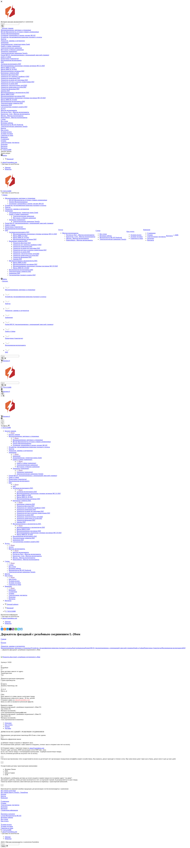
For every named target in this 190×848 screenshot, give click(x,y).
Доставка (8, 728)
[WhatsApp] (16, 629)
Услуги (11, 547)
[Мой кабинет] (2, 389)
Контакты (4, 808)
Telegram (8, 167)
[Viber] (13, 629)
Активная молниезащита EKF (27, 491)
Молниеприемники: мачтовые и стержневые (28, 440)
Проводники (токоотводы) (153, 648)
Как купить (12, 579)
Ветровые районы (7, 817)
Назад (13, 433)
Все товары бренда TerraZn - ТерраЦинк (14, 792)
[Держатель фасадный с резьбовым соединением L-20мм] (20, 657)
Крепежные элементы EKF (26, 504)
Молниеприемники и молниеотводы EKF (31, 527)
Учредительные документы (10, 805)
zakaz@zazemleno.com (9, 162)
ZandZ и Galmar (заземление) (26, 463)
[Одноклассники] (5, 629)
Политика (4, 807)
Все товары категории (8, 790)
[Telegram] (21, 629)
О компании (5, 801)
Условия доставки (7, 826)
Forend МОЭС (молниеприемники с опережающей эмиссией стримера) (109, 648)
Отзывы (3, 803)
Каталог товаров (14, 434)
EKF (14, 486)
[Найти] (2, 26)
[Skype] (18, 629)
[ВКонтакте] (2, 629)
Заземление (16, 456)
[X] (10, 629)
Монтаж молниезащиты (21, 552)
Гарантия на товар (7, 828)
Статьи (11, 565)
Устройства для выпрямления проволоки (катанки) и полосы (51, 648)
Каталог (3, 794)
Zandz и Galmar (139, 648)
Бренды (3, 796)
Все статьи (4, 819)
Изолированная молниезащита (172, 648)
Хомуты (75, 648)
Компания (12, 590)
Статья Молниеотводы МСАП (11, 815)
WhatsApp (8, 169)
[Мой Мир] (7, 629)
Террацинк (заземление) (25, 472)
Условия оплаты (6, 824)
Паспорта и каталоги (8, 814)
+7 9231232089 (6, 149)
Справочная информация (9, 810)
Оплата (7, 726)
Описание (8, 723)
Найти (3, 846)
